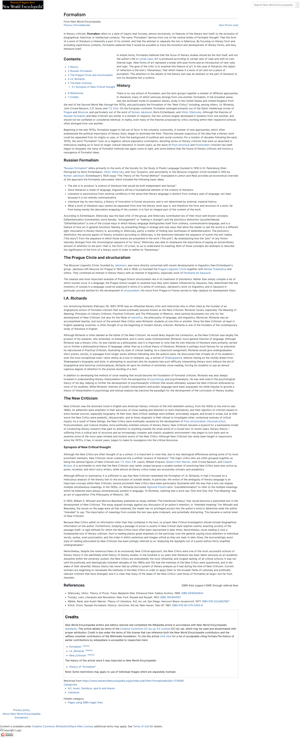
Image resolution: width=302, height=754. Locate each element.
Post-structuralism (195, 421)
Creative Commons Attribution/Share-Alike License (62, 726)
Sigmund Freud (156, 487)
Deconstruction (216, 421)
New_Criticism (77, 655)
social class (146, 58)
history (86, 646)
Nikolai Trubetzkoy (215, 269)
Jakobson (120, 265)
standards (71, 628)
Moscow (83, 112)
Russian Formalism (75, 115)
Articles (53, 4)
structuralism (131, 290)
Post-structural (181, 144)
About (66, 4)
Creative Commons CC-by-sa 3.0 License (145, 628)
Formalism (75, 646)
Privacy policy (21, 710)
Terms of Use (141, 726)
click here (165, 636)
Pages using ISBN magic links (85, 702)
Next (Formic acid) (228, 25)
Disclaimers (21, 717)
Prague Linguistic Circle (172, 269)
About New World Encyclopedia (21, 713)
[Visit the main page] (23, 4)
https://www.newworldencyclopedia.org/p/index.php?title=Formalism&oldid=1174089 (133, 680)
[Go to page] (297, 5)
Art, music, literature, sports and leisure (91, 688)
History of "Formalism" (82, 666)
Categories (70, 684)
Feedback (80, 4)
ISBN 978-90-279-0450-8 (187, 605)
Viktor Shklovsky (191, 112)
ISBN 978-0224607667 (215, 601)
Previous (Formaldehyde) (77, 25)
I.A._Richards (76, 651)
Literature (73, 692)
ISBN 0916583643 (192, 593)
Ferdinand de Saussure (197, 272)
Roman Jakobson (141, 112)
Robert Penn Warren (178, 461)
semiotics (137, 317)
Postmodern (203, 144)
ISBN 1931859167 (170, 597)
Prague (68, 112)
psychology (157, 379)
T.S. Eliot (113, 108)
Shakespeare (172, 357)
